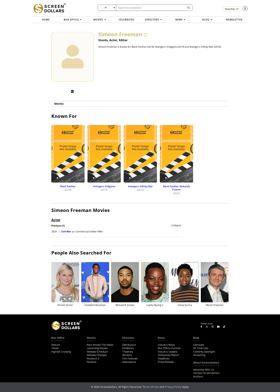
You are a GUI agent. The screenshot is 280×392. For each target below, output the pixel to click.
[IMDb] (72, 91)
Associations (129, 362)
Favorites (230, 9)
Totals (54, 348)
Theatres (127, 351)
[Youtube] (218, 326)
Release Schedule (97, 351)
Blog (196, 337)
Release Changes (97, 355)
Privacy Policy (173, 386)
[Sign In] (245, 8)
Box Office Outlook (169, 348)
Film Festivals (130, 358)
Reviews (91, 362)
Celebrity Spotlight (204, 351)
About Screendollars (206, 362)
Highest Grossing (61, 351)
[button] (145, 34)
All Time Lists (200, 348)
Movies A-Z (93, 358)
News (161, 337)
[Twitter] (207, 326)
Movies (59, 103)
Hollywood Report (168, 355)
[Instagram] (212, 326)
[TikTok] (224, 326)
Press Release (166, 362)
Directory (128, 337)
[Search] (189, 8)
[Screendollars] (49, 8)
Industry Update (167, 351)
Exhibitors (128, 348)
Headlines (163, 358)
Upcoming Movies (97, 348)
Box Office (57, 337)
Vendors (127, 355)
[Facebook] (201, 326)
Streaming (199, 355)
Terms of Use (151, 386)
